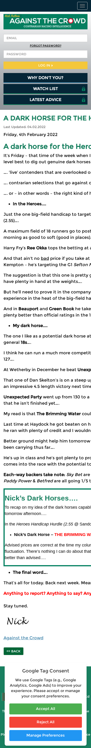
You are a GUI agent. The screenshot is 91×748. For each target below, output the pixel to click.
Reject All (45, 722)
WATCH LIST (45, 88)
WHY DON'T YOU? (45, 77)
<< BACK (14, 651)
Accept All (45, 708)
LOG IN (44, 65)
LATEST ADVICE (45, 99)
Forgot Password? (45, 45)
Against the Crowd (23, 637)
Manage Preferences (45, 735)
